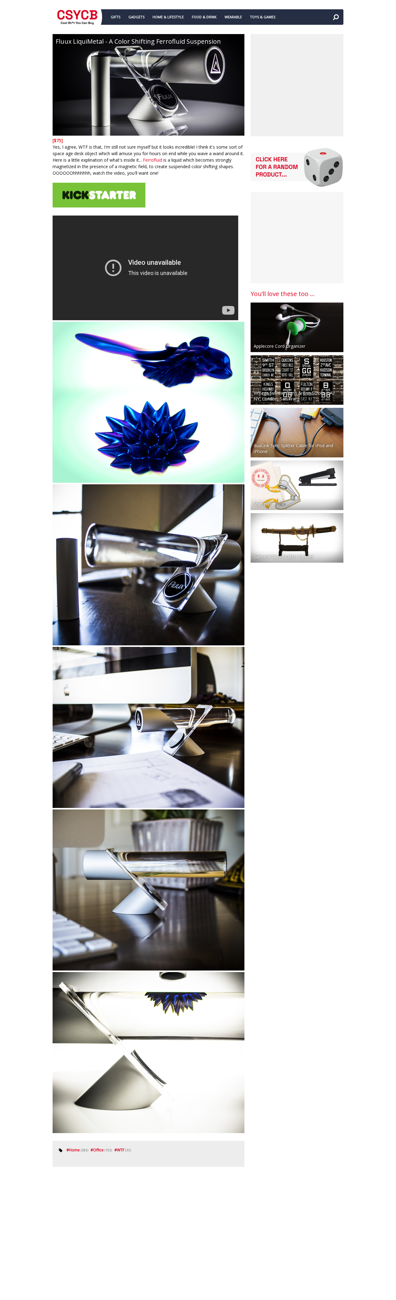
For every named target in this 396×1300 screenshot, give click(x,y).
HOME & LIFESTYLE (168, 17)
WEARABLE (233, 17)
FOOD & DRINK (204, 17)
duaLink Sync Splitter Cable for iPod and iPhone (293, 448)
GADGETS (136, 17)
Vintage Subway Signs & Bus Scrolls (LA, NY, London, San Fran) (294, 396)
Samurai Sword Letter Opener (283, 557)
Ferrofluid (152, 160)
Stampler (263, 504)
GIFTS (115, 17)
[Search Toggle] (335, 17)
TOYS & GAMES (262, 17)
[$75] (58, 140)
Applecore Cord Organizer (279, 346)
